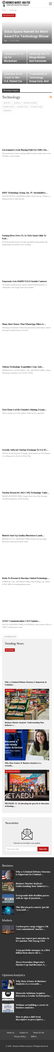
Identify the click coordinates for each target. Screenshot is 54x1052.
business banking (30, 103)
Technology (9, 15)
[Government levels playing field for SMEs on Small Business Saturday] (27, 132)
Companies (7, 110)
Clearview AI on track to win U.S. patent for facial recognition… (13, 81)
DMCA (34, 1037)
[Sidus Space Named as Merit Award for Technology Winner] (27, 29)
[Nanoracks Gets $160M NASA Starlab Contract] (27, 263)
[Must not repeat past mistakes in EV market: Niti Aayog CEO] (8, 941)
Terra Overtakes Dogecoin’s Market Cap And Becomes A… (31, 963)
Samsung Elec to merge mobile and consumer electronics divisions (39, 61)
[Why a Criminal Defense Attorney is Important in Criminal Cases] (27, 663)
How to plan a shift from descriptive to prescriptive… (30, 1018)
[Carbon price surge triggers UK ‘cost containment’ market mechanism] (8, 929)
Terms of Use (38, 1033)
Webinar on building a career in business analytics (32, 1006)
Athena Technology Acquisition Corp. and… (23, 367)
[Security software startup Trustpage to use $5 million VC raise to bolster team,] (27, 432)
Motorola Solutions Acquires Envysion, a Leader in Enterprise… (34, 994)
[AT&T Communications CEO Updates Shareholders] (27, 603)
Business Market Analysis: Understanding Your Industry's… (33, 884)
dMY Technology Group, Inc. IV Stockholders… (25, 193)
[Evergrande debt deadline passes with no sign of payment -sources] (8, 898)
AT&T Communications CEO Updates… (21, 621)
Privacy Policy (20, 1037)
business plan (22, 107)
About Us (10, 1033)
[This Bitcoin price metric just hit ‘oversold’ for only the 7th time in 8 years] (8, 910)
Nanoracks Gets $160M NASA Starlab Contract (24, 281)
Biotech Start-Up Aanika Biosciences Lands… (23, 535)
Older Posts (10, 637)
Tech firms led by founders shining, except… (24, 409)
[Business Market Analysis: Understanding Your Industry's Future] (27, 704)
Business (17, 103)
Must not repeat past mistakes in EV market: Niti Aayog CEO (32, 939)
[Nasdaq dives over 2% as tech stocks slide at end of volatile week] (27, 217)
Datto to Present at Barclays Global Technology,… (26, 578)
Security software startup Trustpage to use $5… (25, 450)
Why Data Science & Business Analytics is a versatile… (31, 982)
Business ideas (8, 107)
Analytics (7, 103)
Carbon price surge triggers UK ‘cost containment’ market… (32, 927)
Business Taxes (36, 107)
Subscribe (43, 849)
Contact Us (23, 1033)
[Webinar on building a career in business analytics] (8, 1008)
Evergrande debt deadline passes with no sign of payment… (32, 896)
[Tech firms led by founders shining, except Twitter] (27, 391)
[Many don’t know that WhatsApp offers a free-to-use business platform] (27, 306)
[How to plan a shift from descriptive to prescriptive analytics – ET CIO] (8, 1020)
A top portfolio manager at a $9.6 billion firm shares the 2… (33, 951)
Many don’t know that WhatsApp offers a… (24, 324)
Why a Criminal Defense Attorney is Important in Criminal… (33, 873)
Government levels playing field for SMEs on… (25, 150)
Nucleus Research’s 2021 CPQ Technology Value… (25, 492)
